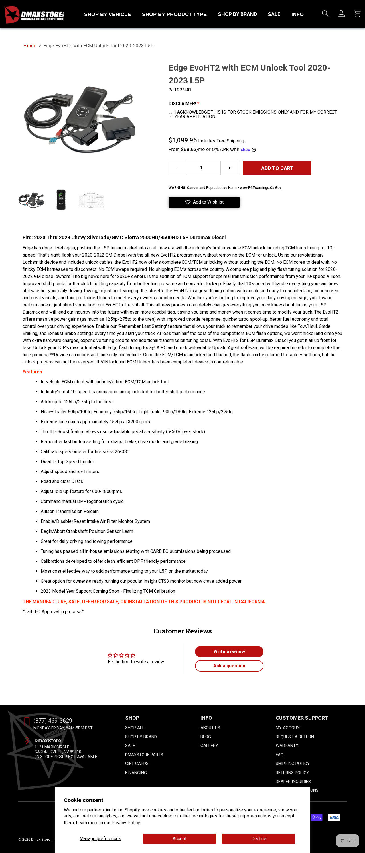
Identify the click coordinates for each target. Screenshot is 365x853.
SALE (274, 14)
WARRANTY (287, 745)
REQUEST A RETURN (295, 736)
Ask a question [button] (229, 665)
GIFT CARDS (137, 763)
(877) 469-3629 (52, 720)
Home (29, 45)
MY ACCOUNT (289, 727)
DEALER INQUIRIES (293, 781)
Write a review (229, 651)
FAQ (279, 754)
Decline (258, 838)
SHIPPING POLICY (293, 763)
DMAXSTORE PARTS (144, 754)
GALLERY (209, 745)
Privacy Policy (125, 822)
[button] (204, 202)
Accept (179, 838)
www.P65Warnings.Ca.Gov (260, 188)
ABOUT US (210, 727)
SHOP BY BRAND (237, 14)
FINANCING (136, 772)
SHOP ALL (135, 727)
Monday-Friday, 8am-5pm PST (63, 728)
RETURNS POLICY (292, 772)
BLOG (205, 736)
